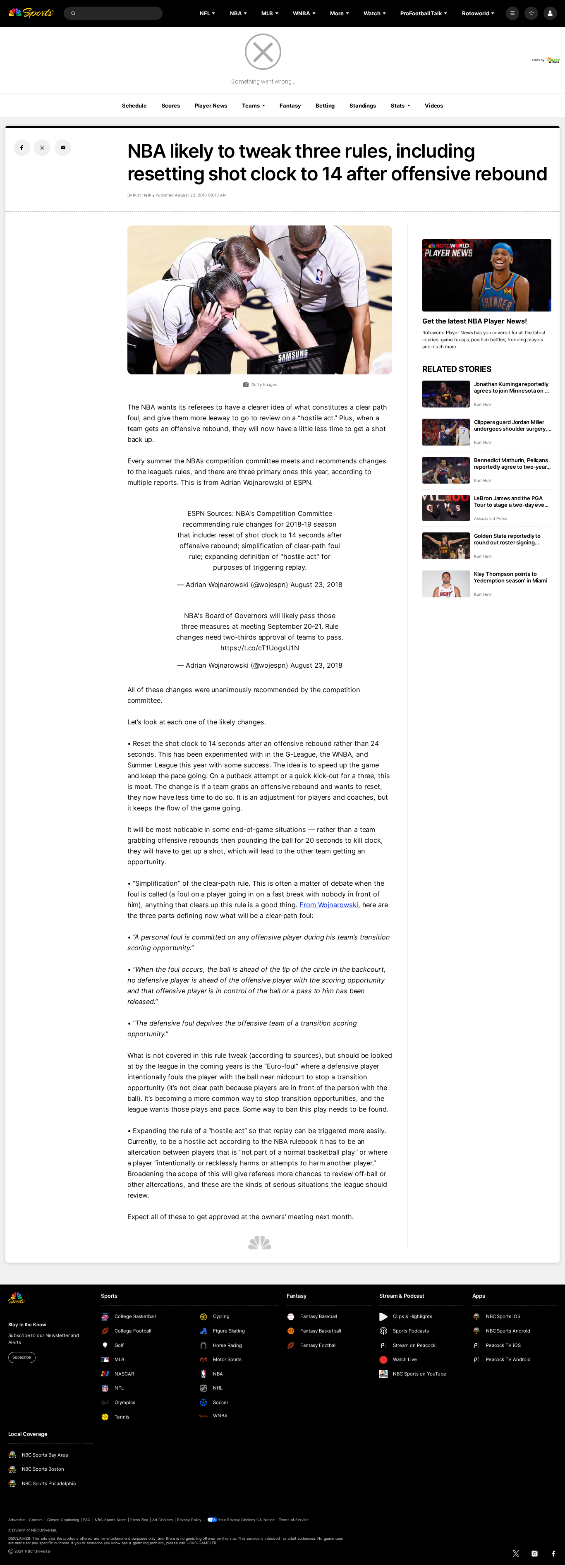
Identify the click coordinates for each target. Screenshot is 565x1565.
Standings (363, 105)
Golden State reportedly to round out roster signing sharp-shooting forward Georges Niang (507, 539)
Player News (211, 105)
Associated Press (490, 518)
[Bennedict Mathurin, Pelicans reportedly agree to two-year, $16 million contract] (446, 470)
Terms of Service (294, 1519)
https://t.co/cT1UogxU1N (259, 648)
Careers (36, 1519)
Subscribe (21, 1357)
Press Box (139, 1519)
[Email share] (63, 147)
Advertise (16, 1519)
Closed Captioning (63, 1519)
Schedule (134, 105)
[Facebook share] (22, 147)
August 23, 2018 (316, 584)
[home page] (31, 13)
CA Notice (265, 1519)
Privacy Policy (189, 1519)
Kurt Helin (142, 195)
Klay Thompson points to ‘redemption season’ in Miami (510, 577)
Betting (325, 105)
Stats (398, 105)
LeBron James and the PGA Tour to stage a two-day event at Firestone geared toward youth (512, 501)
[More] (513, 13)
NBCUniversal (43, 1530)
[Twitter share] (42, 147)
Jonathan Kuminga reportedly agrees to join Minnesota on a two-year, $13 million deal (511, 387)
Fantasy (290, 105)
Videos (434, 105)
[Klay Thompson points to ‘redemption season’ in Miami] (446, 583)
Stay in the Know (27, 1325)
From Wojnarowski (328, 905)
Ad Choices (162, 1519)
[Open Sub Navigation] (214, 13)
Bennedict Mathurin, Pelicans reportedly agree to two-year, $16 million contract (511, 463)
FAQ (86, 1519)
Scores (171, 105)
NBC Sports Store (110, 1519)
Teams (250, 105)
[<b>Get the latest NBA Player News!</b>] (487, 275)
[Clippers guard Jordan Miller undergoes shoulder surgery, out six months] (446, 432)
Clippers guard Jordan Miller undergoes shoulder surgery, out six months (511, 425)
